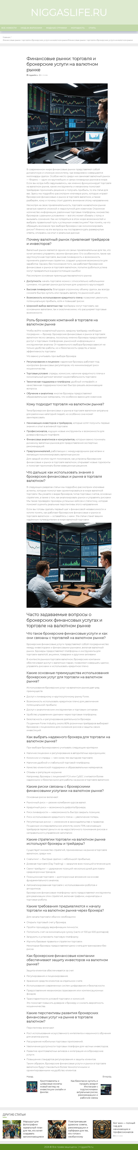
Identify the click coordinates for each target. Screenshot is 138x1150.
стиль (92, 28)
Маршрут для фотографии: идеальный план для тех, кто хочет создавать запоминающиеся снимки (33, 1130)
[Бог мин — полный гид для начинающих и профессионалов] (102, 1129)
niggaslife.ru (69, 12)
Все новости (9, 28)
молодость (78, 28)
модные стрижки (56, 28)
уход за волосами (31, 28)
